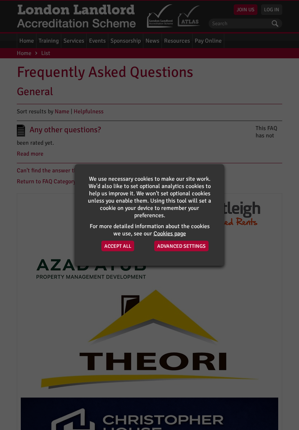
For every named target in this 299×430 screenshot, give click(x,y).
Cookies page (170, 233)
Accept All (117, 246)
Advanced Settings (181, 246)
